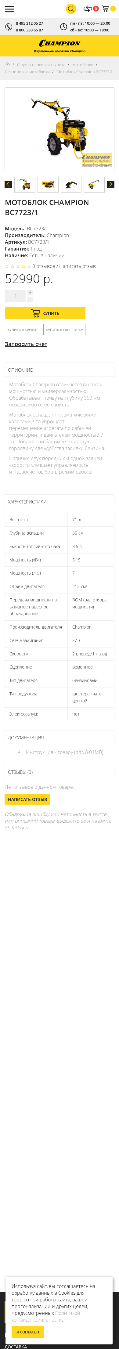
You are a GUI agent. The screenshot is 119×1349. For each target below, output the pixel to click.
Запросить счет (26, 344)
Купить (51, 313)
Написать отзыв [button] (27, 799)
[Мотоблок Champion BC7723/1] (25, 184)
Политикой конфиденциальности (46, 1316)
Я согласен (27, 1332)
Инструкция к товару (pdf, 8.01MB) (64, 752)
